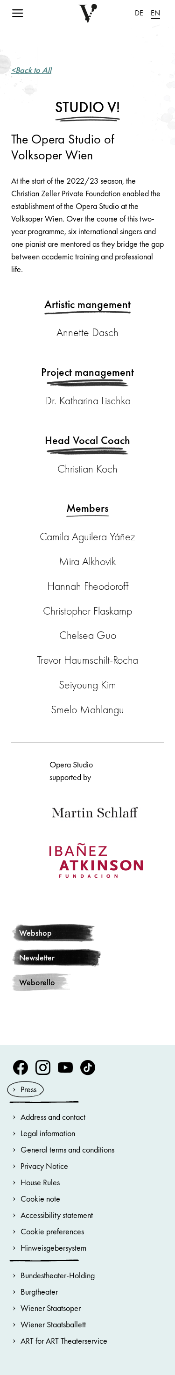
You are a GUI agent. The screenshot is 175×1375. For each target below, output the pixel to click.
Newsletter (37, 957)
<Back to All (31, 69)
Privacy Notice (44, 1165)
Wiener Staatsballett (53, 1324)
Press (28, 1089)
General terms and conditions (67, 1149)
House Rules (40, 1182)
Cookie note (40, 1198)
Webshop (35, 932)
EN (155, 13)
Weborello (37, 982)
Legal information (48, 1133)
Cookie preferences (52, 1231)
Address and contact (53, 1116)
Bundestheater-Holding (58, 1275)
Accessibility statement (57, 1215)
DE (139, 13)
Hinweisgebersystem (53, 1247)
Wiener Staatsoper (51, 1308)
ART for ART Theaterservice (64, 1340)
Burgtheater (39, 1291)
